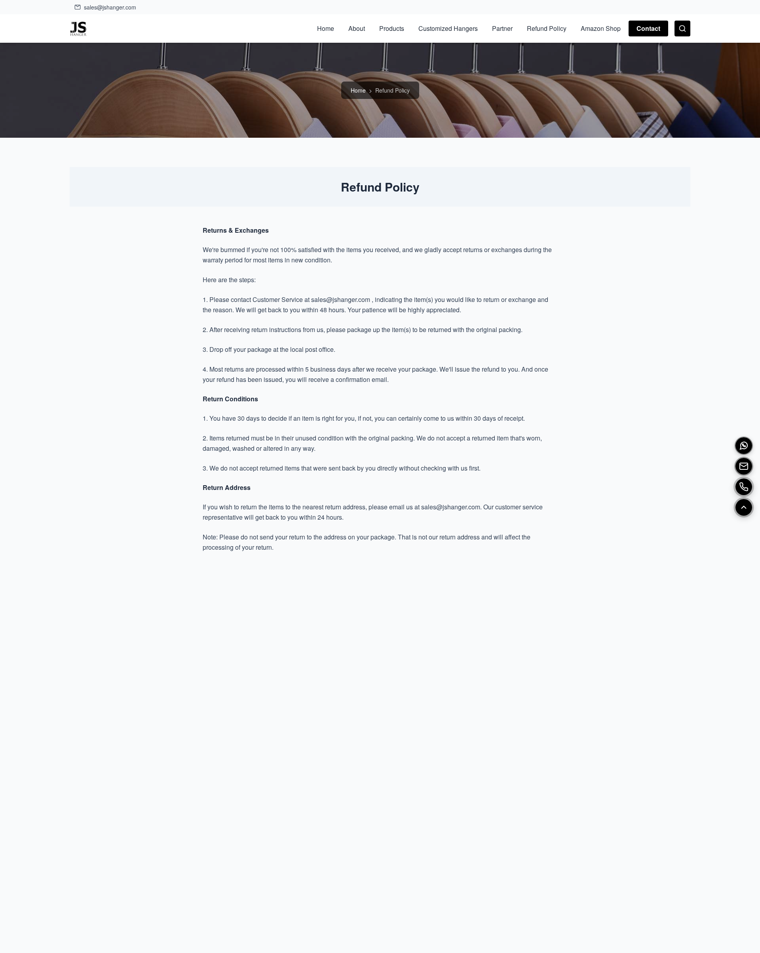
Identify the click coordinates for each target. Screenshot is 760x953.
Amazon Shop (601, 28)
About (356, 28)
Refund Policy (546, 28)
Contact (648, 28)
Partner (502, 28)
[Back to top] (743, 507)
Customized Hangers (448, 28)
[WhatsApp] (743, 445)
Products (391, 28)
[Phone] (743, 486)
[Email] (743, 466)
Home (325, 28)
